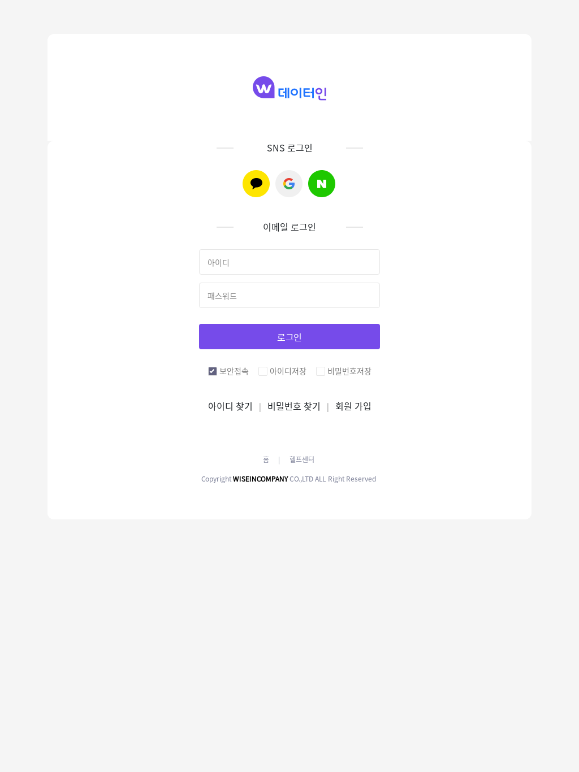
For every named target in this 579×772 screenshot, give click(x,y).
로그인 (290, 337)
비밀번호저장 (349, 370)
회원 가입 (353, 406)
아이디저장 (288, 370)
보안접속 (234, 370)
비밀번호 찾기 (294, 406)
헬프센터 (302, 459)
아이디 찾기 (230, 406)
